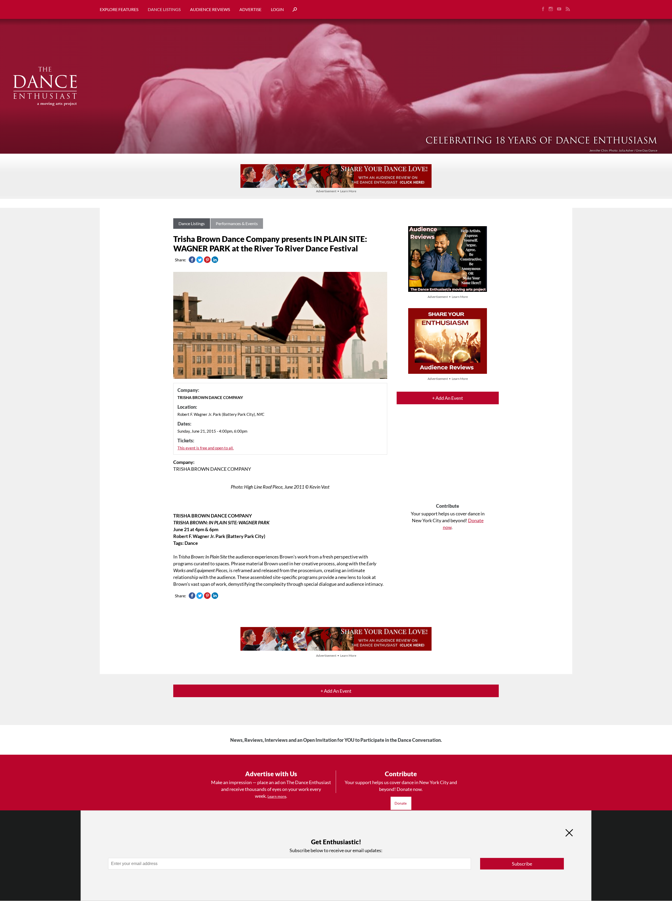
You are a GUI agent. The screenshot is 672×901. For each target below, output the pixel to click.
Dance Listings (164, 9)
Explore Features (119, 9)
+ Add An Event (447, 398)
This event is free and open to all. (205, 448)
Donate (401, 803)
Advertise (250, 9)
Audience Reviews (210, 9)
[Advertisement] (448, 458)
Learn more (276, 796)
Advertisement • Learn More (336, 191)
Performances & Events (237, 223)
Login (277, 9)
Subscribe (522, 864)
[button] (292, 9)
